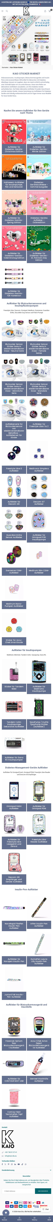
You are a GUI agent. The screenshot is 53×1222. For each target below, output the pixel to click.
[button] (49, 11)
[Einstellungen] (45, 11)
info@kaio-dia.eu (11, 1156)
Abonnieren (43, 1191)
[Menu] (2, 11)
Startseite (5, 67)
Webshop (34, 1220)
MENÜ (49, 1220)
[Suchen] (7, 11)
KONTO (19, 1220)
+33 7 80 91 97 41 (11, 1152)
